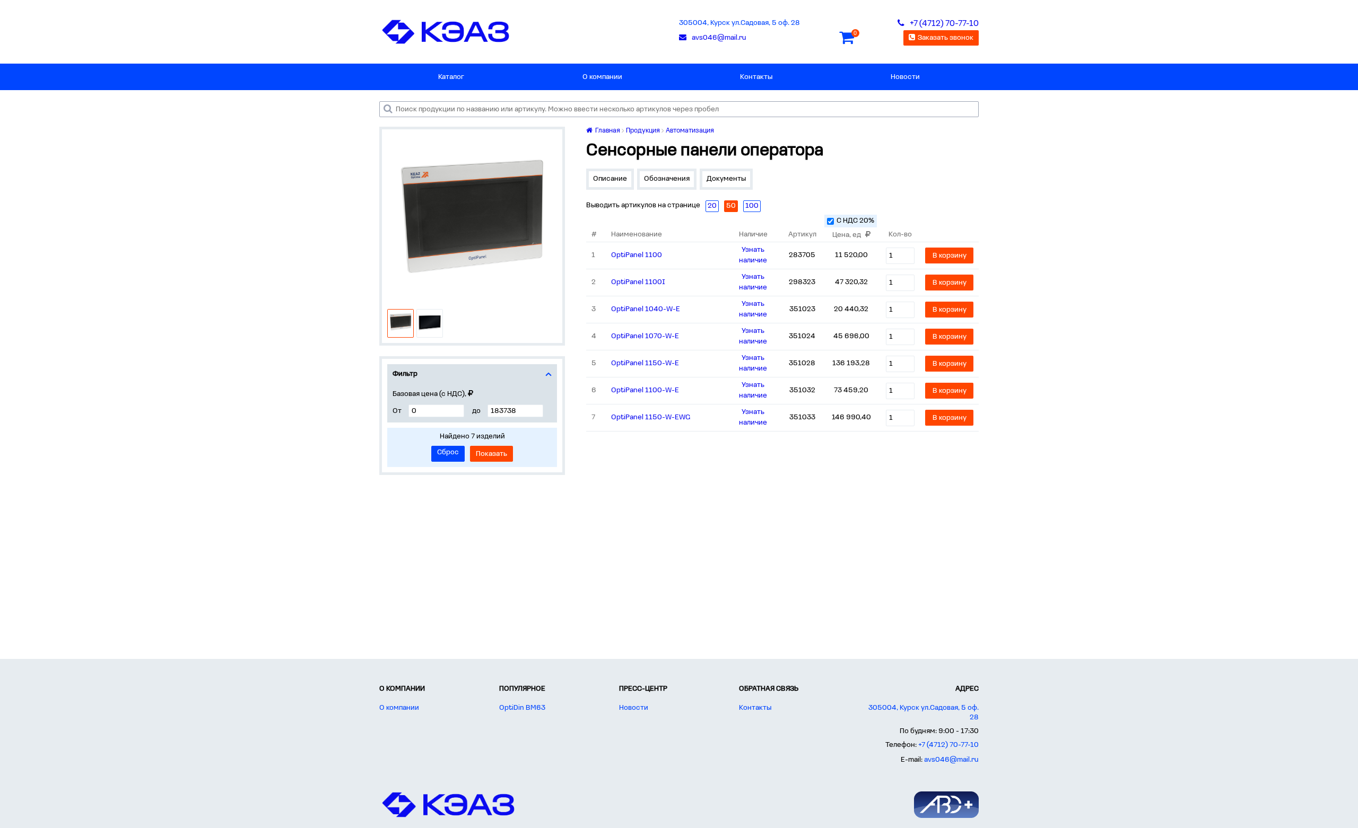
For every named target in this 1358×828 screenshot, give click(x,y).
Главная (607, 130)
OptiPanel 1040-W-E (645, 309)
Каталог (451, 77)
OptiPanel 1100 (636, 255)
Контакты (756, 77)
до (476, 411)
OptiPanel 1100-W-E (645, 390)
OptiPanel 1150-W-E (645, 363)
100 (752, 206)
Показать (491, 454)
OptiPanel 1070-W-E (645, 336)
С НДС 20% (855, 221)
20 (712, 206)
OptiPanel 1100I (638, 282)
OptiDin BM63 (522, 708)
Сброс (448, 452)
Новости (905, 77)
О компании (602, 77)
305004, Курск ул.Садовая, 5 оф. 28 (739, 23)
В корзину (950, 256)
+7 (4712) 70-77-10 (948, 745)
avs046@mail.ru (951, 760)
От (397, 411)
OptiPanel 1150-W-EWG (650, 417)
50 (731, 206)
